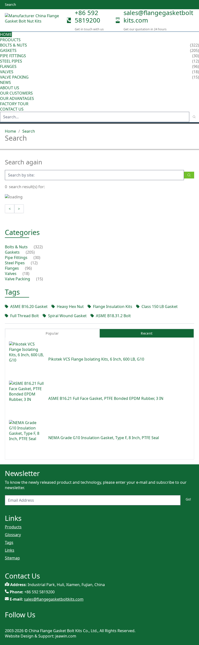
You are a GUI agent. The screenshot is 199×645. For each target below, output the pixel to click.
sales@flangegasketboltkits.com (158, 16)
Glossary (13, 534)
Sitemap (12, 558)
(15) (39, 279)
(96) (28, 268)
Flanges (8, 66)
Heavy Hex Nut (70, 306)
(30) (36, 257)
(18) (26, 273)
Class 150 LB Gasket (159, 306)
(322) (38, 247)
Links (9, 550)
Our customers (16, 93)
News (5, 82)
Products (10, 39)
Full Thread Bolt (24, 315)
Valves (6, 71)
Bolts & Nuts (13, 45)
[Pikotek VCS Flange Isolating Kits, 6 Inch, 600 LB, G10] (26, 359)
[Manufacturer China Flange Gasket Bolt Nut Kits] (34, 20)
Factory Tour (14, 103)
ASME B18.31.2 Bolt (113, 315)
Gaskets (8, 50)
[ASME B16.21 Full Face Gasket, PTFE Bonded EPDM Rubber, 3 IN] (26, 398)
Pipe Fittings (13, 55)
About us (10, 87)
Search (28, 131)
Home (6, 34)
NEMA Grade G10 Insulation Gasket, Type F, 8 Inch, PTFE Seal (103, 437)
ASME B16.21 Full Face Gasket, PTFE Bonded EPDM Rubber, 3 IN (105, 398)
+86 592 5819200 (87, 16)
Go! (188, 499)
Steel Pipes (11, 61)
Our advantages (17, 98)
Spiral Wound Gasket (67, 315)
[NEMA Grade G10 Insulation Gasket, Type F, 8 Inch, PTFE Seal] (26, 437)
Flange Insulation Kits (112, 306)
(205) (30, 252)
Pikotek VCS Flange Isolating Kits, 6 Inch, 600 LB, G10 (96, 359)
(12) (34, 263)
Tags (9, 542)
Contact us (12, 109)
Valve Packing (14, 77)
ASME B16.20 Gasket (29, 306)
